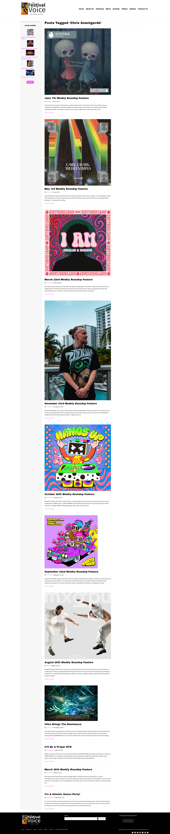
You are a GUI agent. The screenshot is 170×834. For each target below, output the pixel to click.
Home (81, 9)
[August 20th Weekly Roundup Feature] (78, 625)
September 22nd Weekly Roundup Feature (71, 571)
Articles (116, 9)
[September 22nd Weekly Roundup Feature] (71, 541)
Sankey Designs (128, 820)
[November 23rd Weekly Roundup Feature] (78, 350)
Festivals (100, 9)
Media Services (29, 829)
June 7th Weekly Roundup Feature (67, 98)
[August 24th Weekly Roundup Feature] (30, 32)
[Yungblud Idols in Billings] (30, 63)
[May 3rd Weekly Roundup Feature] (78, 152)
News (108, 9)
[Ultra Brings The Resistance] (71, 703)
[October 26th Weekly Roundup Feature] (78, 457)
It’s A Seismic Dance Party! (62, 794)
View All (30, 82)
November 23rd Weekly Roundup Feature (71, 403)
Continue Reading (49, 112)
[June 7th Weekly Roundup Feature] (78, 61)
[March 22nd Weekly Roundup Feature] (78, 243)
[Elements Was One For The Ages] (30, 43)
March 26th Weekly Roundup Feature (68, 769)
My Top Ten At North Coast (28, 77)
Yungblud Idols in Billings (27, 68)
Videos (125, 9)
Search (66, 815)
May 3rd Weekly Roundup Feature (66, 189)
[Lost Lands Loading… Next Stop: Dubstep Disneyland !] (30, 52)
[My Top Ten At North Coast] (30, 72)
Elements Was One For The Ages (29, 48)
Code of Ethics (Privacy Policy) (61, 829)
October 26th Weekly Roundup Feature (69, 494)
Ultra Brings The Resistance (63, 724)
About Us (90, 9)
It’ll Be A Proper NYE (58, 747)
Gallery (133, 9)
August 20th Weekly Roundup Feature (69, 662)
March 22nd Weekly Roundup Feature (69, 279)
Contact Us (143, 9)
